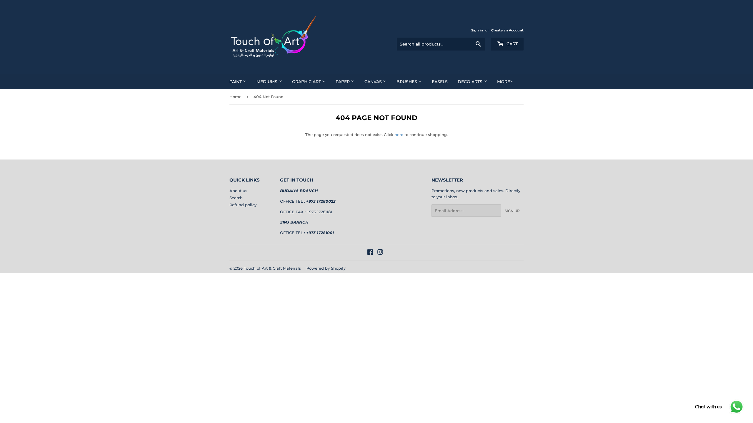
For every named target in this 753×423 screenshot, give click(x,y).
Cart (511, 43)
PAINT (236, 81)
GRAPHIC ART (307, 81)
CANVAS (373, 81)
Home (235, 96)
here (398, 134)
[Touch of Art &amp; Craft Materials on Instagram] (380, 253)
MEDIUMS (267, 81)
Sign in (477, 30)
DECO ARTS (471, 81)
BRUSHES (407, 81)
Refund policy (242, 204)
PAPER (343, 81)
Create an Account (507, 30)
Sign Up (512, 211)
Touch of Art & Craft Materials (272, 268)
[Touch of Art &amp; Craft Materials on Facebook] (370, 253)
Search (236, 197)
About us (238, 190)
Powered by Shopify (326, 268)
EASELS (440, 81)
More (503, 81)
